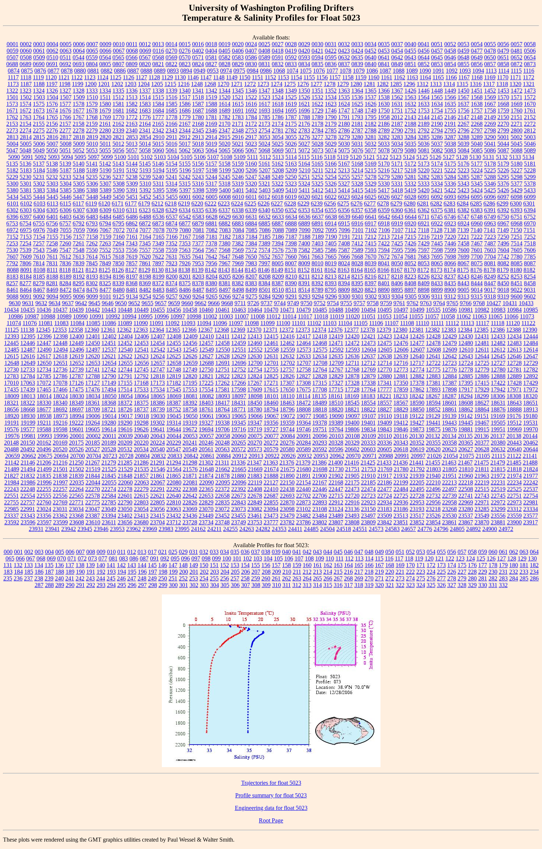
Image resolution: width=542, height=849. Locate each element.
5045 (516, 144)
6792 (78, 223)
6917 (370, 223)
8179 (503, 270)
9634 (54, 303)
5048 (25, 150)
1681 (118, 110)
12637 (368, 356)
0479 (503, 51)
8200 (172, 276)
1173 (13, 84)
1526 (304, 97)
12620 (92, 356)
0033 (357, 44)
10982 (482, 310)
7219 (437, 237)
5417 (384, 190)
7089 (291, 230)
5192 (132, 170)
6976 (39, 230)
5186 (52, 170)
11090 (140, 323)
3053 (264, 137)
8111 (52, 270)
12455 (173, 343)
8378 (198, 283)
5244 (211, 177)
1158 (348, 77)
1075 (306, 71)
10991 (96, 316)
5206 (251, 170)
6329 (171, 210)
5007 (52, 144)
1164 (425, 77)
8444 (477, 283)
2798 (490, 130)
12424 (400, 336)
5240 (158, 177)
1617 (264, 104)
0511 (65, 57)
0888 (146, 71)
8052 (410, 263)
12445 (11, 343)
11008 (257, 316)
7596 (410, 250)
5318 (224, 183)
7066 (92, 230)
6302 (12, 210)
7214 (397, 237)
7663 (317, 256)
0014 (171, 44)
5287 (477, 177)
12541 (141, 349)
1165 (438, 77)
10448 (125, 310)
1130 (180, 77)
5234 (78, 177)
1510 (92, 97)
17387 (449, 383)
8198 (145, 276)
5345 (477, 183)
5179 (503, 164)
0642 (397, 57)
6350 (278, 210)
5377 (516, 183)
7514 (516, 243)
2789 (384, 130)
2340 (132, 130)
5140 (78, 164)
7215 (410, 237)
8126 (118, 270)
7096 (344, 230)
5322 (278, 183)
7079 (172, 230)
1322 (12, 90)
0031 (331, 44)
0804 (92, 64)
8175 (463, 270)
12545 (190, 349)
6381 (450, 210)
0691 (52, 64)
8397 (370, 283)
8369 (145, 283)
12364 (156, 330)
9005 (463, 290)
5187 (66, 170)
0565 (118, 57)
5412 (317, 190)
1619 (291, 104)
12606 (401, 349)
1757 (477, 110)
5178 (490, 164)
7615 (105, 256)
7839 (78, 263)
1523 (264, 97)
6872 (145, 223)
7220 (450, 237)
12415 (271, 336)
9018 (503, 290)
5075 (344, 150)
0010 (119, 44)
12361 (108, 330)
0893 (173, 71)
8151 (290, 270)
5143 (118, 164)
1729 (317, 110)
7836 (65, 263)
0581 (211, 57)
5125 (422, 157)
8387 (278, 283)
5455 (172, 197)
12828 (319, 376)
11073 (527, 316)
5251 (304, 177)
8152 (304, 270)
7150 (516, 230)
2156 (52, 124)
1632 (410, 104)
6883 (238, 223)
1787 (291, 117)
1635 (450, 104)
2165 (158, 124)
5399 (212, 190)
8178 (490, 270)
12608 (433, 349)
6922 (437, 223)
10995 (145, 316)
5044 (503, 144)
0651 (503, 57)
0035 (384, 44)
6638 (331, 217)
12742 (108, 369)
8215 (357, 276)
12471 (336, 343)
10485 (319, 310)
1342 (211, 90)
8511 (291, 290)
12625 (173, 356)
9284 (265, 296)
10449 (141, 310)
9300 (344, 296)
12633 (303, 356)
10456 (173, 310)
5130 (475, 157)
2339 (118, 130)
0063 (66, 51)
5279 (384, 177)
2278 (78, 130)
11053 (384, 316)
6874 (171, 223)
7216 (424, 237)
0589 (264, 57)
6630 (238, 217)
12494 (60, 349)
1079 (359, 71)
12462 (287, 343)
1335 (118, 90)
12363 (140, 330)
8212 (317, 276)
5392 (145, 190)
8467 (39, 290)
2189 (424, 124)
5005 (26, 144)
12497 (93, 349)
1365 (370, 90)
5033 (384, 144)
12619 (76, 356)
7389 (264, 243)
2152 (530, 117)
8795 (331, 290)
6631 (251, 217)
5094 (67, 157)
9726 (253, 303)
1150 (244, 77)
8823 (370, 290)
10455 (157, 310)
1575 (39, 104)
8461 (12, 290)
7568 (224, 250)
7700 (477, 256)
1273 (263, 84)
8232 (437, 276)
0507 (12, 57)
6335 (198, 210)
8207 (251, 276)
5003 (530, 137)
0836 (331, 64)
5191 (119, 170)
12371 (270, 330)
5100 (120, 157)
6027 (397, 197)
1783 (238, 117)
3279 (344, 137)
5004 (12, 144)
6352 (291, 210)
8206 (238, 276)
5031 (357, 144)
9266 (225, 296)
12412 (238, 336)
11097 (236, 323)
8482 (145, 290)
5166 (331, 164)
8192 (79, 276)
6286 (489, 203)
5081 (424, 150)
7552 (105, 250)
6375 (437, 210)
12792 (141, 376)
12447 (44, 343)
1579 (92, 104)
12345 (43, 330)
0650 (490, 57)
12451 (108, 343)
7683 (424, 256)
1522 (251, 97)
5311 (158, 183)
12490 (44, 349)
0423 (344, 51)
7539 (25, 250)
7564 (198, 250)
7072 (119, 230)
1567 (463, 97)
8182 (529, 270)
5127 (449, 157)
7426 (410, 243)
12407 (157, 336)
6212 (157, 203)
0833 (291, 64)
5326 (331, 183)
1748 (357, 110)
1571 (516, 97)
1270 (223, 84)
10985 (530, 310)
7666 (344, 256)
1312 (422, 84)
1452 (490, 90)
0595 (331, 57)
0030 (317, 44)
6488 (145, 217)
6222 (210, 203)
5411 (304, 190)
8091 (26, 270)
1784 (251, 117)
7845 (92, 263)
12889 (514, 376)
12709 (336, 363)
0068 (132, 51)
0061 (39, 51)
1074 (292, 71)
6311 (132, 210)
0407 (251, 51)
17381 (433, 383)
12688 (206, 363)
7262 (92, 243)
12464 (303, 343)
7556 (132, 250)
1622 (317, 104)
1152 (270, 77)
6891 (317, 223)
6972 (12, 230)
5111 (252, 157)
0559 (92, 57)
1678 (92, 110)
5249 (278, 177)
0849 (397, 64)
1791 (344, 117)
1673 (39, 110)
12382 (432, 330)
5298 (516, 177)
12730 (11, 369)
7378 (211, 243)
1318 (502, 84)
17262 (222, 383)
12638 (384, 356)
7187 (291, 237)
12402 (109, 336)
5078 (384, 150)
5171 (397, 164)
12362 (124, 330)
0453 (384, 51)
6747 (463, 217)
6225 (250, 203)
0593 (304, 57)
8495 (212, 290)
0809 (132, 64)
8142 (211, 270)
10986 (15, 316)
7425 (397, 243)
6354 (317, 210)
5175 (450, 164)
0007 (92, 44)
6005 (212, 197)
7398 (291, 243)
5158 (224, 164)
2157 (65, 124)
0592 (291, 57)
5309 (132, 183)
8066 (450, 263)
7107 (397, 230)
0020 (238, 44)
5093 (54, 157)
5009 (79, 144)
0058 (530, 44)
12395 (28, 336)
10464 (254, 310)
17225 (206, 383)
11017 (305, 316)
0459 (463, 51)
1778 (171, 117)
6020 (304, 197)
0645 (437, 57)
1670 (530, 104)
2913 (198, 137)
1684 (158, 110)
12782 (530, 369)
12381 (416, 330)
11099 (267, 323)
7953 (198, 263)
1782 (224, 117)
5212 (331, 170)
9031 (530, 290)
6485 (119, 217)
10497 (400, 310)
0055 (490, 44)
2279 (92, 130)
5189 (92, 170)
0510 (52, 57)
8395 (357, 283)
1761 (530, 110)
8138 (184, 270)
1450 (463, 90)
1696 (304, 110)
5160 (251, 164)
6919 (397, 223)
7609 (26, 256)
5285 (463, 177)
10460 (206, 310)
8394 (344, 283)
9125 (119, 296)
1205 (157, 84)
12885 (465, 376)
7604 (503, 250)
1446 (424, 90)
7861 (145, 263)
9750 (306, 303)
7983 (251, 263)
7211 (357, 237)
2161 (105, 124)
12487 (28, 349)
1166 (451, 77)
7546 (52, 250)
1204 (144, 84)
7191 (344, 237)
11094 (204, 323)
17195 (190, 383)
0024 (251, 44)
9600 (516, 296)
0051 (437, 44)
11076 (29, 323)
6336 (211, 210)
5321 (264, 183)
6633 (278, 217)
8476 (92, 290)
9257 (172, 296)
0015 (185, 44)
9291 (291, 296)
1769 (105, 117)
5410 (291, 190)
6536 (158, 217)
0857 (490, 64)
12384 (465, 330)
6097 (503, 197)
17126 (76, 383)
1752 (410, 110)
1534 (331, 97)
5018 (198, 144)
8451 (516, 283)
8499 (251, 290)
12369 (237, 330)
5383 (39, 190)
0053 (463, 44)
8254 (530, 276)
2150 (503, 117)
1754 (437, 110)
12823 (238, 376)
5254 (331, 177)
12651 (60, 363)
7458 (463, 243)
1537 (370, 97)
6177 (131, 203)
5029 (331, 144)
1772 (132, 117)
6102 (26, 203)
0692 (65, 64)
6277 (370, 203)
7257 (39, 243)
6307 (79, 210)
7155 (52, 237)
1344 (224, 90)
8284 (65, 283)
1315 (462, 84)
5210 (304, 170)
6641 (371, 217)
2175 (291, 124)
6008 (225, 197)
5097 (94, 157)
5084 (463, 150)
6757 (65, 223)
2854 (145, 137)
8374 (171, 283)
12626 (190, 356)
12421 (368, 336)
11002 (210, 316)
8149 (277, 270)
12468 (319, 343)
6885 (264, 223)
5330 (384, 183)
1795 (370, 117)
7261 (78, 243)
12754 (254, 369)
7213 (384, 237)
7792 (12, 263)
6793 (92, 223)
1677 (78, 110)
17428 (514, 383)
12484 (530, 343)
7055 (66, 230)
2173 (264, 124)
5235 (92, 177)
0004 (52, 44)
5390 (119, 190)
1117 (13, 77)
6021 (317, 197)
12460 (254, 343)
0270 (171, 51)
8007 (291, 263)
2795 (450, 130)
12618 (60, 356)
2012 (397, 117)
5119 (342, 157)
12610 (466, 349)
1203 (130, 84)
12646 (514, 356)
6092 (437, 197)
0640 (370, 57)
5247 (251, 177)
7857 (132, 263)
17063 (27, 383)
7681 (410, 256)
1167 (464, 77)
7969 (238, 263)
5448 (92, 197)
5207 (265, 170)
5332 (410, 183)
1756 (463, 110)
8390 (291, 283)
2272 (530, 124)
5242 (185, 177)
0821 (158, 64)
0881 (93, 71)
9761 (399, 303)
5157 (211, 164)
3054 (278, 137)
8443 (463, 283)
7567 (211, 250)
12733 (27, 369)
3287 (450, 137)
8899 (437, 290)
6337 (224, 210)
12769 (368, 369)
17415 (482, 383)
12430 (465, 336)
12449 (76, 343)
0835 (317, 64)
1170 (502, 77)
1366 (384, 90)
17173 (157, 383)
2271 (516, 124)
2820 (105, 137)
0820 (145, 64)
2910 (158, 137)
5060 (158, 150)
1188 (39, 84)
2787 (357, 130)
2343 (171, 130)
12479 (449, 343)
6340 (264, 210)
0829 (238, 64)
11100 (283, 323)
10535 (433, 310)
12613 (514, 349)
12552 (255, 349)
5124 (409, 157)
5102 (147, 157)
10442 (92, 310)
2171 (238, 124)
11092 (172, 323)
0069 (145, 51)
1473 (530, 90)
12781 (514, 369)
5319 (238, 183)
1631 (397, 104)
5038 (450, 144)
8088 (13, 270)
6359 (384, 210)
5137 (39, 164)
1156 (322, 77)
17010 (11, 383)
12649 (28, 363)
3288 (463, 137)
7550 (92, 250)
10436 (44, 310)
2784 (317, 130)
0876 (40, 71)
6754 (25, 223)
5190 (105, 170)
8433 (437, 283)
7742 (503, 256)
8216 (370, 276)
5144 (132, 164)
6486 (132, 217)
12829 (336, 376)
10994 (129, 316)
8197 (132, 276)
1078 (345, 71)
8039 (370, 263)
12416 (287, 336)
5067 (251, 150)
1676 (65, 110)
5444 (39, 197)
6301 (529, 203)
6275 (343, 203)
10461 (222, 310)
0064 (79, 51)
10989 (64, 316)
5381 (26, 190)
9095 (66, 296)
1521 (238, 97)
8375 (185, 283)
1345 (238, 90)
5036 (424, 144)
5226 (503, 170)
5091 (27, 157)
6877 (185, 223)
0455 (410, 51)
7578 (291, 250)
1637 (463, 104)
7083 (225, 230)
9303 (384, 296)
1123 (89, 77)
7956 (211, 263)
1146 (193, 77)
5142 (105, 164)
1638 (477, 104)
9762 (412, 303)
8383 (251, 283)
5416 (370, 190)
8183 (12, 276)
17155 (125, 383)
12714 (384, 363)
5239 (145, 177)
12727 (498, 363)
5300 (12, 183)
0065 (92, 51)
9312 (450, 296)
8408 (410, 283)
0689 (25, 64)
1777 (158, 117)
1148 (219, 77)
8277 (25, 283)
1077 (332, 71)
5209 (291, 170)
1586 (185, 104)
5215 (370, 170)
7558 (158, 250)
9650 (121, 303)
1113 (491, 71)
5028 (317, 144)
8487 (198, 290)
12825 (271, 376)
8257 (12, 283)
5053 (92, 150)
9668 (227, 303)
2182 (370, 124)
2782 (291, 130)
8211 (304, 276)
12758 (303, 369)
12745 (141, 369)
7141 (490, 230)
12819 (173, 376)
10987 (31, 316)
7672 (384, 256)
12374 (319, 330)
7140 (476, 230)
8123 (91, 270)
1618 (278, 104)
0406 (238, 51)
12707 (303, 363)
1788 (304, 117)
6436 (79, 217)
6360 (397, 210)
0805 (105, 64)
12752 (238, 369)
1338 (158, 90)
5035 (410, 144)
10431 (510, 303)
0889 (160, 71)
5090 (14, 157)
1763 (25, 117)
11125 (12, 330)
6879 (198, 223)
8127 (131, 270)
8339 (118, 283)
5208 (278, 170)
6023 (344, 197)
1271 (237, 84)
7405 (331, 243)
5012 (118, 144)
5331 (397, 183)
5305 (79, 183)
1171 (515, 77)
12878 (352, 376)
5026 (291, 144)
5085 (477, 150)
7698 (450, 256)
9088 (12, 296)
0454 (397, 51)
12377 (351, 330)
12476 (400, 343)
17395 (465, 383)
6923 (450, 223)
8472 (66, 290)
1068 (279, 71)
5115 (304, 157)
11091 (156, 323)
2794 (437, 130)
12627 (206, 356)
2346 (211, 130)
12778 (465, 369)
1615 (238, 104)
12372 (286, 330)
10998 (194, 316)
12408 (174, 336)
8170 (410, 270)
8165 (370, 270)
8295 (78, 283)
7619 (132, 256)
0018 (211, 44)
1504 (52, 97)
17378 (417, 383)
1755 (450, 110)
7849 (105, 263)
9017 (490, 290)
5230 (25, 177)
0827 (211, 64)
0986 (266, 71)
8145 (251, 270)
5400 (225, 190)
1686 (185, 110)
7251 (516, 237)
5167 (344, 164)
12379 (383, 330)
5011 (105, 144)
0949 (199, 71)
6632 (265, 217)
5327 (344, 183)
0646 (450, 57)
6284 (463, 203)
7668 (357, 256)
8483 (158, 290)
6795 (118, 223)
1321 (529, 84)
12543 (174, 349)
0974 (226, 71)
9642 (81, 303)
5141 (92, 164)
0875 (27, 71)
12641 (433, 356)
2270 (503, 124)
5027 (304, 144)
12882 (417, 376)
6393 (516, 210)
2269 (490, 124)
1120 (51, 77)
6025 (370, 197)
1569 (490, 97)
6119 (91, 203)
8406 (397, 283)
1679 (105, 110)
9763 (426, 303)
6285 (476, 203)
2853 (132, 137)
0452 (370, 51)
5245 (224, 177)
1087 (385, 71)
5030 (344, 144)
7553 (118, 250)
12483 (514, 343)
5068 (264, 150)
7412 (357, 243)
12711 (352, 363)
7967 (224, 263)
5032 (370, 144)
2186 (384, 124)
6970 (530, 223)
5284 (450, 177)
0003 (39, 44)
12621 (108, 356)
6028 (410, 197)
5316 (198, 183)
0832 (278, 64)
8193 (92, 276)
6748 (477, 217)
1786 (278, 117)
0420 (304, 51)
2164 (145, 124)
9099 (92, 296)
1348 (278, 90)
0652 (516, 57)
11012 (273, 316)
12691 (222, 363)
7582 (304, 250)
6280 (410, 203)
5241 (171, 177)
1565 (437, 97)
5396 (172, 190)
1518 (198, 97)
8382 (238, 283)
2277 (65, 130)
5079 (397, 150)
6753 (12, 223)
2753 (251, 130)
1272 (250, 84)
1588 (211, 104)
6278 (383, 203)
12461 (271, 343)
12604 (368, 349)
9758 (373, 303)
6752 (530, 217)
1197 (52, 84)
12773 (400, 369)
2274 (25, 130)
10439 (76, 310)
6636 (304, 217)
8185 (39, 276)
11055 (416, 316)
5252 (317, 177)
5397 (185, 190)
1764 (39, 117)
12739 (76, 369)
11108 (407, 323)
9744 (280, 303)
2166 (171, 124)
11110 (422, 323)
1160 (373, 77)
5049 (39, 150)
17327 (336, 383)
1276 (303, 84)
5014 (145, 144)
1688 (211, 110)
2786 (344, 130)
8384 (264, 283)
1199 (77, 84)
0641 (384, 57)
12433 (498, 336)
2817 (66, 137)
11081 (45, 323)
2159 (92, 124)
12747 (157, 369)
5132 (502, 157)
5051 (65, 150)
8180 (516, 270)
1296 (409, 84)
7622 (158, 256)
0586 (251, 57)
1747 (344, 110)
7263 (105, 243)
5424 (477, 190)
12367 (205, 330)
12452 (125, 343)
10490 (352, 310)
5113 (278, 157)
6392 (503, 210)
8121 (78, 270)
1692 (251, 110)
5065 (224, 150)
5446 (66, 197)
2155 (39, 124)
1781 (211, 117)
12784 (27, 376)
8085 (516, 263)
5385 (66, 190)
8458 (530, 283)
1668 (503, 104)
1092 (452, 71)
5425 (490, 190)
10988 (48, 316)
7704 (490, 256)
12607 (417, 349)
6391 (490, 210)
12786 (60, 376)
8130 (158, 270)
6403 (66, 217)
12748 (173, 369)
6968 (516, 223)
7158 (92, 237)
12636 (352, 356)
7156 (66, 237)
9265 (212, 296)
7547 (65, 250)
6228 (290, 203)
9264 (198, 296)
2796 (463, 130)
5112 (265, 157)
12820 (190, 376)
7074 (132, 230)
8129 (144, 270)
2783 (304, 130)
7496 (503, 243)
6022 (331, 197)
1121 (64, 77)
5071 (291, 150)
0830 (251, 64)
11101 (299, 323)
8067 (463, 263)
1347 (264, 90)
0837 (344, 64)
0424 (357, 51)
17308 (303, 383)
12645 (498, 356)
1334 (105, 90)
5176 (463, 164)
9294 (318, 296)
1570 (503, 97)
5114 (291, 157)
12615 (11, 356)
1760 (516, 110)
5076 (357, 150)
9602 (530, 296)
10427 (493, 303)
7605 (516, 250)
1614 (224, 104)
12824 (254, 376)
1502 (26, 97)
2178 (317, 124)
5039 (463, 144)
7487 (490, 243)
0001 (12, 44)
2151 (516, 117)
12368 (221, 330)
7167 (185, 237)
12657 (157, 363)
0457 (437, 51)
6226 (264, 203)
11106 (376, 323)
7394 (278, 243)
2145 (437, 117)
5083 (450, 150)
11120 (513, 323)
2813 (12, 137)
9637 (68, 303)
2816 (52, 137)
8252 (503, 276)
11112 (452, 323)
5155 (185, 164)
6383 (477, 210)
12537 (109, 349)
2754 (264, 130)
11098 (251, 323)
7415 (370, 243)
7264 (118, 243)
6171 (118, 203)
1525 (291, 97)
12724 (465, 363)
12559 (287, 349)
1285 (396, 84)
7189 (318, 237)
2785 (331, 130)
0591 (278, 57)
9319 (503, 296)
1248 (197, 84)
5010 (92, 144)
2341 (145, 130)
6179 (144, 203)
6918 (384, 223)
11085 (93, 323)
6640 (358, 217)
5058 (145, 150)
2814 (26, 137)
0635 (357, 57)
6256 (330, 203)
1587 (198, 104)
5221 (437, 170)
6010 (238, 197)
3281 (370, 137)
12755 (271, 369)
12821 (206, 376)
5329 (370, 183)
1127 (141, 77)
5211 (317, 170)
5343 (463, 183)
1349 (291, 90)
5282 (424, 177)
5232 (52, 177)
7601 (477, 250)
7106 (384, 230)
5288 (490, 177)
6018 (278, 197)
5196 (185, 170)
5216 (384, 170)
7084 (238, 230)
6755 (39, 223)
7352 (171, 243)
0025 (264, 44)
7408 (344, 243)
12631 (271, 356)
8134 (171, 270)
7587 (344, 250)
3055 (291, 137)
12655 (125, 363)
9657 (161, 303)
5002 (516, 137)
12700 (255, 363)
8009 (304, 263)
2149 (490, 117)
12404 (125, 336)
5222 (450, 170)
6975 (26, 230)
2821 (119, 137)
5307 (105, 183)
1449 (450, 90)
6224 (237, 203)
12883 (433, 376)
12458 (222, 343)
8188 (52, 276)
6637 (318, 217)
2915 (224, 137)
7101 (358, 230)
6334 (185, 210)
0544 (78, 57)
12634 (319, 356)
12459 (238, 343)
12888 (498, 376)
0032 (344, 44)
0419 (291, 51)
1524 (278, 97)
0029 (304, 44)
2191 (450, 124)
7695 (437, 256)
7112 (410, 230)
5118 (330, 157)
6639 (344, 217)
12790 (108, 376)
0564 (105, 57)
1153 (283, 77)
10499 (417, 310)
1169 (490, 77)
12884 (449, 376)
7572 (251, 250)
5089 (530, 150)
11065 (495, 316)
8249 (490, 276)
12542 (157, 349)
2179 (331, 124)
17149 (108, 383)
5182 (12, 170)
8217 (384, 276)
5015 (158, 144)
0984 (252, 71)
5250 (291, 177)
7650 (251, 256)
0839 (357, 64)
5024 (264, 144)
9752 (320, 303)
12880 (384, 376)
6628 (212, 217)
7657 (278, 256)
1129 (167, 77)
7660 (291, 256)
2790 (397, 130)
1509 (79, 97)
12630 (254, 356)
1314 (449, 84)
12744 (125, 369)
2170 (224, 124)
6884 (251, 223)
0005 (66, 44)
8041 (384, 263)
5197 (198, 170)
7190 (331, 237)
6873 (158, 223)
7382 (238, 243)
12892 (530, 376)
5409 (278, 190)
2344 (185, 130)
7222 (477, 237)
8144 (237, 270)
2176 (304, 124)
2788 (370, 130)
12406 (141, 336)
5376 (503, 183)
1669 (516, 104)
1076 (319, 71)
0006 (79, 44)
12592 (336, 349)
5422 (450, 190)
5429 (516, 190)
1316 (476, 84)
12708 (320, 363)
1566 (450, 97)
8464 (26, 290)
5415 (357, 190)
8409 (424, 283)
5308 (119, 183)
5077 (370, 150)
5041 (490, 144)
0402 (198, 51)
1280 (356, 84)
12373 (302, 330)
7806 (25, 263)
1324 (39, 90)
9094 (52, 296)
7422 (384, 243)
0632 (344, 57)
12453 (141, 343)
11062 (463, 316)
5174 (437, 164)
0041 (424, 44)
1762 (12, 117)
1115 (516, 71)
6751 (516, 217)
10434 (11, 310)
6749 (490, 217)
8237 (450, 276)
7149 (503, 230)
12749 (190, 369)
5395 (158, 190)
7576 (278, 250)
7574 (264, 250)
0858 (503, 64)
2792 (424, 130)
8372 (158, 283)
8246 (477, 276)
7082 (212, 230)
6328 (158, 210)
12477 (417, 343)
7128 (436, 230)
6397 (26, 217)
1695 (291, 110)
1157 (335, 77)
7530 (12, 250)
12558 (271, 349)
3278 (331, 137)
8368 (132, 283)
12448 (60, 343)
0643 (410, 57)
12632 (287, 356)
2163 (132, 124)
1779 (185, 117)
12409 (190, 336)
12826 (287, 376)
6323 (145, 210)
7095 (331, 230)
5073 (317, 150)
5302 (39, 183)
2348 (238, 130)
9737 (266, 303)
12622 (125, 356)
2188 (410, 124)
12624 (157, 356)
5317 (211, 183)
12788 (92, 376)
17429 (530, 383)
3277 (317, 137)
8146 (264, 270)
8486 (185, 290)
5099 (107, 157)
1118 (25, 77)
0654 (530, 57)
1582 (132, 104)
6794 (105, 223)
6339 (251, 210)
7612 (65, 256)
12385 (481, 330)
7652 (264, 256)
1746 (331, 110)
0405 (224, 51)
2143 (410, 117)
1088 (398, 71)
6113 (52, 203)
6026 (384, 197)
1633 (424, 104)
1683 (145, 110)
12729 (530, 363)
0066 (105, 51)
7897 (158, 263)
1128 (154, 77)
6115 (65, 203)
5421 (437, 190)
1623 (331, 104)
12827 (303, 376)
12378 (367, 330)
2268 (477, 124)
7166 (172, 237)
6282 (436, 203)
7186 (278, 237)
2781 (278, 130)
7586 (331, 250)
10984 (514, 310)
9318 (490, 296)
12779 (482, 369)
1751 (397, 110)
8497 (225, 290)
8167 (397, 270)
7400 (304, 243)
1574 (25, 104)
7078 (158, 230)
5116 (317, 157)
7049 (52, 230)
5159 (238, 164)
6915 (344, 223)
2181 (357, 124)
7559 (171, 250)
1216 (184, 84)
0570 (185, 57)
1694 (278, 110)
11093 (188, 323)
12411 (222, 336)
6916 (357, 223)
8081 (490, 263)
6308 (92, 210)
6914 (331, 223)
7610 (39, 256)
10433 (526, 303)
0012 (145, 44)
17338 (368, 383)
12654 (109, 363)
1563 (410, 97)
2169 (211, 124)
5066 (238, 150)
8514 (304, 290)
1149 (231, 77)
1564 (424, 97)
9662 (200, 303)
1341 (198, 90)
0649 (477, 57)
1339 (171, 90)
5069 (278, 150)
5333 (424, 183)
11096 (220, 323)
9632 (41, 303)
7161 (132, 237)
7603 (490, 250)
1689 (224, 110)
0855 (463, 64)
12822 (222, 376)
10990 (80, 316)
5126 (435, 157)
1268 (210, 84)
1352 (331, 90)
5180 (516, 164)
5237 (118, 177)
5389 (105, 190)
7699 (463, 256)
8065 (437, 263)
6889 (304, 223)
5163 (291, 164)
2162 (118, 124)
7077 (145, 230)
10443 (108, 310)
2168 (198, 124)
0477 (477, 51)
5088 (516, 150)
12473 (368, 343)
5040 (477, 144)
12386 (497, 330)
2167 (185, 124)
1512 (118, 97)
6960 (477, 223)
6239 (317, 203)
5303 (52, 183)
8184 (26, 276)
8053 (424, 263)
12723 (449, 363)
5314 (171, 183)
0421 (317, 51)
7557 (145, 250)
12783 (11, 376)
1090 (425, 71)
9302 (371, 296)
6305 (52, 210)
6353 (304, 210)
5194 (158, 170)
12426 (417, 336)
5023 (251, 144)
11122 (528, 323)
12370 (254, 330)
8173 (436, 270)
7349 (158, 243)
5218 (410, 170)
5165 (317, 164)
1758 (490, 110)
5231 (39, 177)
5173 (424, 164)
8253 (516, 276)
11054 (400, 316)
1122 (77, 77)
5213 (344, 170)
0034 (370, 44)
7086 (265, 230)
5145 (145, 164)
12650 (44, 363)
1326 (52, 90)
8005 (278, 263)
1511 (105, 97)
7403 (317, 243)
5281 (410, 177)
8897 (410, 290)
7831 (52, 263)
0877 (53, 71)
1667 (490, 104)
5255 (344, 177)
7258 (52, 243)
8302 (92, 283)
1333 (92, 90)
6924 (463, 223)
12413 (254, 336)
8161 (317, 270)
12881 (400, 376)
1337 (145, 90)
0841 (384, 64)
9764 (439, 303)
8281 (52, 283)
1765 (52, 117)
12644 (482, 356)
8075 (477, 263)
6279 (396, 203)
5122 (382, 157)
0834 (304, 64)
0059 (12, 51)
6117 (78, 203)
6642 (384, 217)
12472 (352, 343)
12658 (174, 363)
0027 (278, 44)
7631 (171, 256)
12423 (384, 336)
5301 (26, 183)
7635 (185, 256)
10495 (384, 310)
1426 (410, 90)
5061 (171, 150)
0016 (198, 44)
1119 (38, 77)
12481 (482, 343)
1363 (344, 90)
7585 (317, 250)
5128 (462, 157)
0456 (424, 51)
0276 (185, 51)
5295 (503, 177)
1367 (397, 90)
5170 (384, 164)
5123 (396, 157)
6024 (357, 197)
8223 (410, 276)
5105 (186, 157)
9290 (278, 296)
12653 (93, 363)
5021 (238, 144)
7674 (397, 256)
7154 (39, 237)
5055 (105, 150)
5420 (424, 190)
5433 (530, 190)
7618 (118, 256)
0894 (186, 71)
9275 (251, 296)
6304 (39, 210)
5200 (238, 170)
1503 (39, 97)
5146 (158, 164)
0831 (264, 64)
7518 (530, 243)
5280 (397, 177)
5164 (304, 164)
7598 (437, 250)
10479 (303, 310)
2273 (12, 130)
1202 (117, 84)
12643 (465, 356)
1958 (384, 117)
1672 (25, 110)
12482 (498, 343)
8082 (503, 263)
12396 (44, 336)
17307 (287, 383)
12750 (206, 369)
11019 (337, 316)
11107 (392, 323)
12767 (336, 369)
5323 (291, 183)
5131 (488, 157)
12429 (449, 336)
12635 (336, 356)
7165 (158, 237)
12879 (368, 376)
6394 (530, 210)
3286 (437, 137)
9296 (331, 296)
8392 (317, 283)
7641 (198, 256)
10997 (177, 316)
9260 (185, 296)
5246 (238, 177)
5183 (26, 170)
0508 (26, 57)
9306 (424, 296)
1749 (370, 110)
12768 (352, 369)
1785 (264, 117)
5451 (132, 197)
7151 (529, 230)
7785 (530, 256)
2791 (410, 130)
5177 (477, 164)
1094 (478, 71)
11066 (511, 316)
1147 (206, 77)
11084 (77, 323)
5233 (65, 177)
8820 (357, 290)
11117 (482, 323)
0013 (158, 44)
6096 (490, 197)
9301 (358, 296)
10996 (161, 316)
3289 (477, 137)
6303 (26, 210)
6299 (502, 203)
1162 (399, 77)
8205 (225, 276)
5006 (39, 144)
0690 (39, 64)
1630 (384, 104)
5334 (437, 183)
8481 (132, 290)
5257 (357, 177)
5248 (264, 177)
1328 (78, 90)
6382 (463, 210)
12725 (482, 363)
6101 (13, 203)
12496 (76, 349)
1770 (118, 117)
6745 (437, 217)
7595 (397, 250)
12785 (44, 376)
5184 (39, 170)
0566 (132, 57)
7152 (12, 237)
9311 (437, 296)
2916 (238, 137)
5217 (397, 170)
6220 (197, 203)
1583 (145, 104)
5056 (118, 150)
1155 (309, 77)
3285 (424, 137)
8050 (397, 263)
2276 (52, 130)
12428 (433, 336)
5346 (490, 183)
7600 (463, 250)
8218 (397, 276)
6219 (184, 203)
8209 (278, 276)
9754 (333, 303)
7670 (370, 256)
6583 (198, 217)
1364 (357, 90)
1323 (25, 90)
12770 (384, 369)
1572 (530, 97)
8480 (119, 290)
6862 (132, 223)
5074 (331, 150)
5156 (198, 164)
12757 (287, 369)
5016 (171, 144)
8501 (265, 290)
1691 (238, 110)
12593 (352, 349)
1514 (145, 97)
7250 (503, 237)
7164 (145, 237)
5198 (212, 170)
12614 (530, 349)
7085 (251, 230)
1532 (317, 97)
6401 (52, 217)
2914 (211, 137)
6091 (424, 197)
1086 (372, 71)
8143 (224, 270)
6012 (264, 197)
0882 (106, 71)
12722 (433, 363)
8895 (397, 290)
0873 (530, 64)
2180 (344, 124)
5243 (198, 177)
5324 (304, 183)
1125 (115, 77)
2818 (79, 137)
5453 (158, 197)
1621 (304, 104)
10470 (271, 310)
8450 (503, 283)
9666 (214, 303)
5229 (12, 177)
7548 (78, 250)
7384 (251, 243)
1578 (78, 104)
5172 (410, 164)
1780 (198, 117)
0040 (410, 44)
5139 (65, 164)
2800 (516, 130)
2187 (397, 124)
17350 (400, 383)
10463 (238, 310)
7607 (12, 256)
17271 (271, 383)
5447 (79, 197)
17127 (92, 383)
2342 (158, 130)
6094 (463, 197)
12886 (482, 376)
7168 (198, 237)
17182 (173, 383)
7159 (105, 237)
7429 (424, 243)
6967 (503, 223)
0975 (239, 71)
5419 (410, 190)
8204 (212, 276)
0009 (105, 44)
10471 (287, 310)
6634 (291, 217)
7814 (39, 263)
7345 (145, 243)
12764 (319, 369)
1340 (185, 90)
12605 (385, 349)
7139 (463, 230)
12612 (498, 349)
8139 (198, 270)
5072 (304, 150)
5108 (226, 157)
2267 (463, 124)
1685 (171, 110)
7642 (211, 256)
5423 (463, 190)
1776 (145, 117)
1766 (65, 117)
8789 (317, 290)
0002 (26, 44)
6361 (410, 210)
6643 (397, 217)
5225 (490, 170)
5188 (79, 170)
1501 (12, 97)
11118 (497, 323)
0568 (158, 57)
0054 (477, 44)
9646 (108, 303)
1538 (384, 97)
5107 (213, 157)
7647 (224, 256)
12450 (92, 343)
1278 (330, 84)
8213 (331, 276)
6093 (450, 197)
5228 (530, 170)
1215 (170, 84)
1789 (317, 117)
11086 (109, 323)
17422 (498, 383)
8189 (66, 276)
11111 (437, 323)
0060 (26, 51)
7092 (318, 230)
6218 (171, 203)
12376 (335, 330)
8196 (119, 276)
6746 (450, 217)
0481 (516, 51)
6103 (39, 203)
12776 (449, 369)
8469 (52, 290)
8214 (344, 276)
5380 (12, 190)
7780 (516, 256)
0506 (530, 51)
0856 (477, 64)
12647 (530, 356)
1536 (357, 97)
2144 (424, 117)
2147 (463, 117)
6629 (225, 217)
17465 (44, 389)
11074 (14, 323)
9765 (452, 303)
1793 (357, 117)
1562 (397, 97)
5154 (171, 164)
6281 (423, 203)
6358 (370, 210)
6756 (52, 223)
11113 (467, 323)
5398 (198, 190)
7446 (450, 243)
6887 (278, 223)
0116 (158, 51)
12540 (125, 349)
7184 (251, 237)
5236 (105, 177)
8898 (424, 290)
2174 (278, 124)
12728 (514, 363)
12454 (157, 343)
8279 (39, 283)
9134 (132, 296)
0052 (450, 44)
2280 (105, 130)
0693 (78, 64)
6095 (477, 197)
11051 (368, 316)
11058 (448, 316)
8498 (238, 290)
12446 (27, 343)
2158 (78, 124)
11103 (330, 323)
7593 (370, 250)
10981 (465, 310)
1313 (436, 84)
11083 (61, 323)
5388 (92, 190)
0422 (331, 51)
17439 (27, 389)
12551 (239, 349)
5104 (173, 157)
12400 (76, 336)
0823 (185, 64)
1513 (132, 97)
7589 (357, 250)
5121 (369, 157)
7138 (450, 230)
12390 (529, 330)
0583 (238, 57)
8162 (330, 270)
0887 (133, 71)
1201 (104, 84)
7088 (278, 230)
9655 (147, 303)
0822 (171, 64)
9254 (145, 296)
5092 (40, 157)
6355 (331, 210)
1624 (344, 104)
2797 (477, 130)
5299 (530, 177)
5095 (80, 157)
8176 (476, 270)
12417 (303, 336)
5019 (211, 144)
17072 (44, 383)
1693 (264, 110)
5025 (278, 144)
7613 (78, 256)
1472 (516, 90)
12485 (11, 349)
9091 (26, 296)
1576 (52, 104)
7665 (331, 256)
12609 (449, 349)
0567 (145, 57)
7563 (185, 250)
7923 (171, 263)
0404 (211, 51)
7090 (304, 230)
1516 (171, 97)
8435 (450, 283)
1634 (437, 104)
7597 (424, 250)
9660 (187, 303)
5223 (463, 170)
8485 (172, 290)
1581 (118, 104)
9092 (39, 296)
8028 (357, 263)
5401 (238, 190)
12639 (400, 356)
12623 (141, 356)
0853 (437, 64)
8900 (450, 290)
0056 (503, 44)
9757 (359, 303)
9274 (238, 296)
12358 (75, 330)
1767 (78, 117)
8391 (304, 283)
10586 (449, 310)
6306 (66, 210)
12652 (76, 363)
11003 (226, 316)
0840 (370, 64)
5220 (424, 170)
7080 (185, 230)
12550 (222, 349)
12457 (206, 343)
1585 (171, 104)
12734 (44, 369)
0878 (67, 71)
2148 (477, 117)
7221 (463, 237)
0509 (39, 57)
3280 (357, 137)
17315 (319, 383)
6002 (198, 197)
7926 (185, 263)
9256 (158, 296)
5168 (357, 164)
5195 (172, 170)
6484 (105, 217)
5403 (265, 190)
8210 (291, 276)
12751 (222, 369)
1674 (52, 110)
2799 (503, 130)
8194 (105, 276)
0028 (291, 44)
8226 (424, 276)
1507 (66, 97)
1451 (477, 90)
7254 (25, 243)
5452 (145, 197)
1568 (477, 97)
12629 (238, 356)
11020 (352, 316)
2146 (450, 117)
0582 (224, 57)
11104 (345, 323)
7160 (119, 237)
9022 (516, 290)
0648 (463, 57)
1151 (257, 77)
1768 (92, 117)
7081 (198, 230)
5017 (185, 144)
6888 (291, 223)
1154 (296, 77)
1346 (251, 90)
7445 (437, 243)
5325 (317, 183)
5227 (516, 170)
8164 (357, 270)
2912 (185, 137)
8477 (105, 290)
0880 (80, 71)
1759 (503, 110)
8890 (384, 290)
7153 (26, 237)
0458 (450, 51)
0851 (410, 64)
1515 (158, 97)
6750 (503, 217)
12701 (271, 363)
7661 (304, 256)
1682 (132, 110)
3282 (384, 137)
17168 (141, 383)
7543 (39, 250)
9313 (463, 296)
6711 (424, 217)
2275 (39, 130)
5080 (410, 150)
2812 (530, 130)
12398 (60, 336)
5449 (105, 197)
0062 (52, 51)
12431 (482, 336)
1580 (105, 104)
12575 (320, 349)
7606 (530, 250)
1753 (424, 110)
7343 (132, 243)
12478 (433, 343)
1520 (224, 97)
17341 (384, 383)
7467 (477, 243)
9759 (386, 303)
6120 (104, 203)
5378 (530, 183)
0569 (171, 57)
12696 (239, 363)
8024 (344, 263)
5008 (66, 144)
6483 (92, 217)
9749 (293, 303)
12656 (141, 363)
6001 (185, 197)
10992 (112, 316)
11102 (314, 323)
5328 (357, 183)
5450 (119, 197)
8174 (450, 270)
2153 (12, 124)
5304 (66, 183)
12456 (190, 343)
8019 (331, 263)
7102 (371, 230)
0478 (490, 51)
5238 (132, 177)
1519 (211, 97)
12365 (173, 330)
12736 (60, 369)
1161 (386, 77)
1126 (128, 77)
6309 (105, 210)
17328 (352, 383)
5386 (79, 190)
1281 (369, 84)
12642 (449, 356)
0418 (278, 51)
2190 (437, 124)
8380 (211, 283)
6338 (238, 210)
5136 (25, 164)
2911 (171, 137)
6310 (119, 210)
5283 (437, 177)
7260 (65, 243)
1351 (317, 90)
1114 (503, 71)
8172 (423, 270)
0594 (317, 57)
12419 (336, 336)
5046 (530, 144)
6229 (303, 203)
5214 (357, 170)
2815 (39, 137)
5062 (185, 150)
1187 (26, 84)
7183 (238, 237)
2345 (198, 130)
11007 (241, 316)
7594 (384, 250)
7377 (198, 243)
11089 (125, 323)
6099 (530, 197)
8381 (224, 283)
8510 (278, 290)
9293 (304, 296)
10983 (498, 310)
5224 (477, 170)
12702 (287, 363)
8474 (79, 290)
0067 (119, 51)
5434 (12, 197)
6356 (344, 210)
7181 (212, 237)
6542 (185, 217)
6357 (357, 210)
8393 (331, 283)
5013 (132, 144)
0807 (118, 64)
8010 (317, 263)
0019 (224, 44)
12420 (352, 336)
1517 (185, 97)
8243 (463, 276)
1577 (65, 104)
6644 (411, 217)
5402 (251, 190)
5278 (370, 177)
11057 (432, 316)
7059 (79, 230)
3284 (410, 137)
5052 (78, 150)
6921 (424, 223)
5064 (211, 150)
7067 (105, 230)
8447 (490, 283)
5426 (503, 190)
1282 (383, 84)
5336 (450, 183)
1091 (438, 71)
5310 (145, 183)
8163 (344, 270)
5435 (26, 197)
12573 (303, 349)
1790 (331, 117)
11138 (27, 330)
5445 (52, 197)
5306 (92, 183)
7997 (264, 263)
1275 (290, 84)
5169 (370, 164)
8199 (158, 276)
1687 (198, 110)
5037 (437, 144)
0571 (198, 57)
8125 (105, 270)
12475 (384, 343)
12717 (417, 363)
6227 (277, 203)
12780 (498, 369)
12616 (27, 356)
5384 (52, 190)
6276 (356, 203)
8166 (383, 270)
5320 (251, 183)
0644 (424, 57)
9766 (466, 303)
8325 (105, 283)
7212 (370, 237)
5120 (356, 157)
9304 (397, 296)
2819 (92, 137)
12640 (417, 356)
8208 (265, 276)
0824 (198, 64)
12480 (465, 343)
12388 (513, 330)
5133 (515, 157)
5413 (331, 190)
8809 (344, 290)
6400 (39, 217)
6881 (211, 223)
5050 (52, 150)
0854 (450, 64)
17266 (238, 383)
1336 (132, 90)
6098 (516, 197)
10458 (190, 310)
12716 (400, 363)
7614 (92, 256)
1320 (515, 84)
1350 (304, 90)
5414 (344, 190)
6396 (12, 217)
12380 (400, 330)
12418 (319, 336)
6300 (516, 203)
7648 (238, 256)
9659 (174, 303)
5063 (198, 150)
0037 (397, 44)
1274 (276, 84)
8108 (39, 270)
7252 (530, 237)
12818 (157, 376)
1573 (12, 104)
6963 (490, 223)
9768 (479, 303)
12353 (59, 330)
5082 (437, 150)
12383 (448, 330)
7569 (238, 250)
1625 (357, 104)
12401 (93, 336)
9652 (134, 303)
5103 (160, 157)
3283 (397, 137)
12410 (206, 336)
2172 (251, 124)
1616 (251, 104)
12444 (530, 336)
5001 (503, 137)
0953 (213, 71)
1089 (412, 71)
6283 (449, 203)
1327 (65, 90)
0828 (224, 64)
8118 (65, 270)
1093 (465, 71)
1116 (528, 71)
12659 (190, 363)
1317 (489, 84)
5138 (52, 164)
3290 (490, 137)
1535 (344, 97)
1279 (343, 84)
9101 (105, 296)
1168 (477, 77)
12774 (417, 369)
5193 (145, 170)
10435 (27, 310)
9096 (79, 296)
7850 (118, 263)
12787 (76, 376)
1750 (384, 110)
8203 (198, 276)
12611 (482, 349)
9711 (240, 303)
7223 (490, 237)
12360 (91, 330)
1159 (360, 77)
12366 (189, 330)
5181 (530, 164)
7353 (185, 243)
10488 (336, 310)
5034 (397, 144)
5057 (132, 150)
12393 (11, 336)
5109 (240, 157)
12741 (92, 369)
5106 (200, 157)
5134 (528, 157)
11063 (479, 316)
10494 (368, 310)
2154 (25, 124)
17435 (11, 389)
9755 (346, 303)
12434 (514, 336)
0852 (424, 64)
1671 (12, 110)
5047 (12, 150)
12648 (11, 363)
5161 (264, 164)
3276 (304, 137)
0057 (516, 44)
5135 (12, 164)
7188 (304, 237)
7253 (12, 243)
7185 (265, 237)
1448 (437, 90)
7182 (225, 237)
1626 (370, 104)
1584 (158, 104)
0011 (132, 44)
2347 (224, 130)
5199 (225, 170)
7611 (52, 256)
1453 (503, 90)
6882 (224, 223)
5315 (185, 183)
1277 (316, 84)
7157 (79, 237)
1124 (102, 77)
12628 (222, 356)
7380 (224, 243)
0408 (264, 51)
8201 (185, 276)
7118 (423, 230)
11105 (361, 323)
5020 (224, 144)
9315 (477, 296)
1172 (528, 77)
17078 (60, 383)
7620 (145, 256)
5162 (278, 164)
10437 (60, 310)
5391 (132, 190)
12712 (368, 363)
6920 (410, 223)
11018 (321, 316)
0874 (14, 71)
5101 (133, 157)
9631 (28, 303)
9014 (477, 290)
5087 (503, 150)
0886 (120, 71)
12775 (433, 369)
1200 (91, 84)
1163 (412, 77)
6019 (291, 197)
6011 (251, 197)
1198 (64, 84)
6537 (172, 217)
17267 (254, 383)
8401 (384, 283)
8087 (530, 263)
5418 (397, 190)
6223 (224, 203)
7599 (450, 250)
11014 (289, 316)
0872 (516, 64)
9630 (15, 303)
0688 (12, 64)
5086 (490, 150)
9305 (411, 296)
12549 (206, 349)
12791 (125, 376)
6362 (424, 210)
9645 (94, 303)
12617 (44, 356)
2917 (251, 137)
